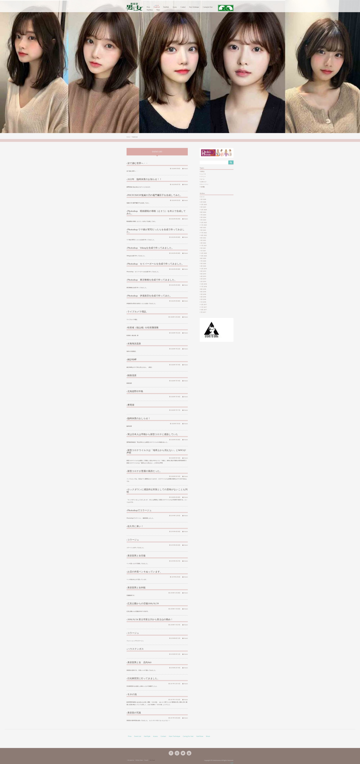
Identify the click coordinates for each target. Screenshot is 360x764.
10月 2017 (204, 310)
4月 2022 (203, 243)
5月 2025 (203, 207)
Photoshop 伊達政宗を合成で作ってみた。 (149, 295)
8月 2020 (203, 258)
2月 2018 (203, 299)
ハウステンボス (135, 649)
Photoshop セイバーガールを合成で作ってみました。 (155, 263)
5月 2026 (203, 199)
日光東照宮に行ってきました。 (143, 678)
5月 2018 (203, 294)
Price (148, 7)
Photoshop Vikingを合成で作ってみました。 (150, 248)
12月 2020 (204, 253)
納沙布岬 (131, 359)
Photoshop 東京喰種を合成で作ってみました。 (152, 279)
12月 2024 (204, 210)
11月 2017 (204, 307)
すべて (202, 197)
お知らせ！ (204, 182)
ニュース (203, 174)
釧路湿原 (131, 375)
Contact (182, 7)
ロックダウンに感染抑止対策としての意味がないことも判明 (157, 490)
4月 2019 (203, 276)
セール (202, 179)
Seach (146, 760)
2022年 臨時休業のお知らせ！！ (144, 179)
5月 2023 (203, 230)
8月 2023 (203, 227)
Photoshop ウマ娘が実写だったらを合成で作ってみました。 (156, 230)
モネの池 (132, 694)
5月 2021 (203, 248)
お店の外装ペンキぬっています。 (144, 571)
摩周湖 (130, 405)
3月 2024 (203, 220)
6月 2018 (203, 292)
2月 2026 (203, 202)
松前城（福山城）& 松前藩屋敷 (143, 327)
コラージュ (133, 539)
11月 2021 (204, 245)
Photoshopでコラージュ (139, 510)
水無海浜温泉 (134, 343)
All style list (131, 760)
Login (231, 763)
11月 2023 (204, 225)
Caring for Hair (208, 7)
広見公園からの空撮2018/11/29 (143, 603)
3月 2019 (203, 279)
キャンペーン (204, 184)
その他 (202, 187)
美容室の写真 (134, 712)
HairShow (150, 10)
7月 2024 (203, 215)
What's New (139, 760)
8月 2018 (203, 289)
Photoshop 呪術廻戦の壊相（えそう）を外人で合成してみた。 (156, 212)
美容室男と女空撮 (136, 555)
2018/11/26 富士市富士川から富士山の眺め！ (150, 619)
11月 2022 (204, 233)
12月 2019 (204, 268)
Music (158, 10)
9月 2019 (203, 271)
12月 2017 (204, 304)
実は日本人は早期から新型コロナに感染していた (152, 434)
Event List (157, 7)
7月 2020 (203, 261)
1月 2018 (203, 302)
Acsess (175, 7)
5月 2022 (203, 240)
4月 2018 (203, 297)
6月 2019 (203, 274)
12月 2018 (204, 284)
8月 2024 (203, 212)
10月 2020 (204, 256)
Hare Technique (194, 7)
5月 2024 (203, 217)
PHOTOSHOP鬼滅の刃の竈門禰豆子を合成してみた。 (154, 195)
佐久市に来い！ (135, 526)
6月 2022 (203, 238)
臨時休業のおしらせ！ (138, 418)
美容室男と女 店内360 (139, 662)
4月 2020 (203, 266)
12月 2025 (204, 204)
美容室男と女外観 (136, 587)
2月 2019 (203, 281)
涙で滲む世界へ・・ (137, 163)
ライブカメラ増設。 (137, 311)
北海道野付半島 (135, 391)
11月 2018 (204, 286)
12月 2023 (204, 222)
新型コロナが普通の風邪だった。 (144, 471)
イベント (203, 176)
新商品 (202, 171)
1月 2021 (203, 251)
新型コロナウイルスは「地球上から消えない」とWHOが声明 (156, 451)
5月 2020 (203, 263)
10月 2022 (204, 235)
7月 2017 (203, 312)
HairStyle (166, 7)
